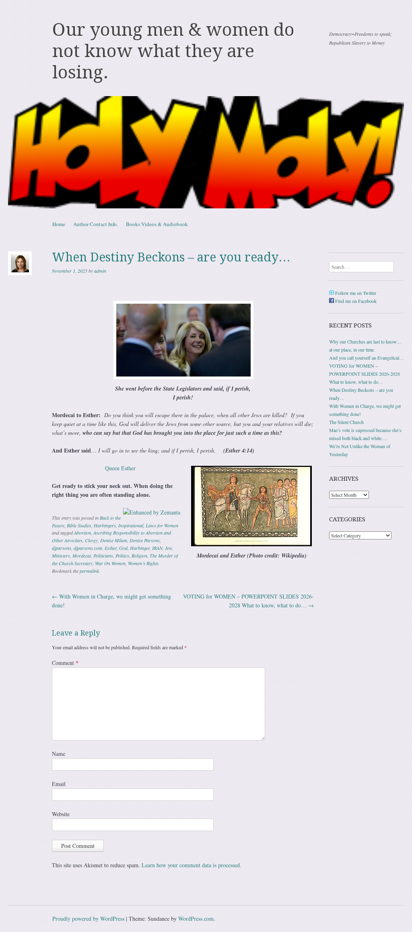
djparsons (61, 548)
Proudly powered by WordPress (88, 918)
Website (61, 814)
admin (100, 270)
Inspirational (130, 525)
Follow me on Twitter (355, 293)
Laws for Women (162, 525)
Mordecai (81, 555)
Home (58, 224)
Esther (111, 548)
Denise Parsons (145, 540)
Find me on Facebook (355, 301)
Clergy (91, 540)
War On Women (110, 563)
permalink (89, 571)
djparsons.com (88, 548)
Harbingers (105, 525)
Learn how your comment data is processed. (191, 865)
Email (59, 784)
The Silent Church (346, 422)
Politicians (103, 555)
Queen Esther (120, 468)
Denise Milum (113, 540)
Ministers (61, 555)
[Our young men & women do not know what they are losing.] (206, 152)
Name (58, 753)
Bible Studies (79, 525)
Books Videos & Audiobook (157, 224)
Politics (122, 555)
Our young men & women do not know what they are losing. (173, 51)
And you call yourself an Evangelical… (366, 357)
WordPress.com (196, 918)
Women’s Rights (143, 563)
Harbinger (140, 548)
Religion (139, 555)
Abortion (82, 532)
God (123, 548)
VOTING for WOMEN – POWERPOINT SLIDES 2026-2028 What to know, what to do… (364, 373)
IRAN (157, 548)
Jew (168, 548)
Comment (65, 663)
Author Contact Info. (95, 224)
